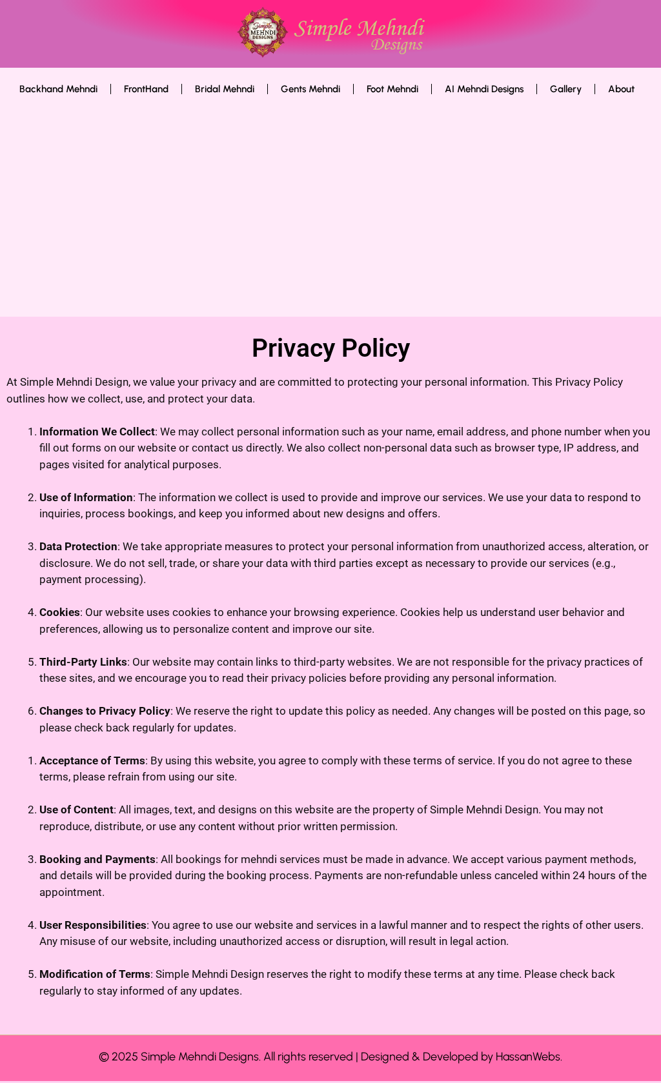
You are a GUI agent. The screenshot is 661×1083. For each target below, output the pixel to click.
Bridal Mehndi (224, 89)
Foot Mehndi (392, 89)
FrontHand (146, 89)
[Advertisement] (326, 213)
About (621, 89)
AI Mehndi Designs (484, 89)
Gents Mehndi (310, 89)
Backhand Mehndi (58, 89)
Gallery (566, 89)
